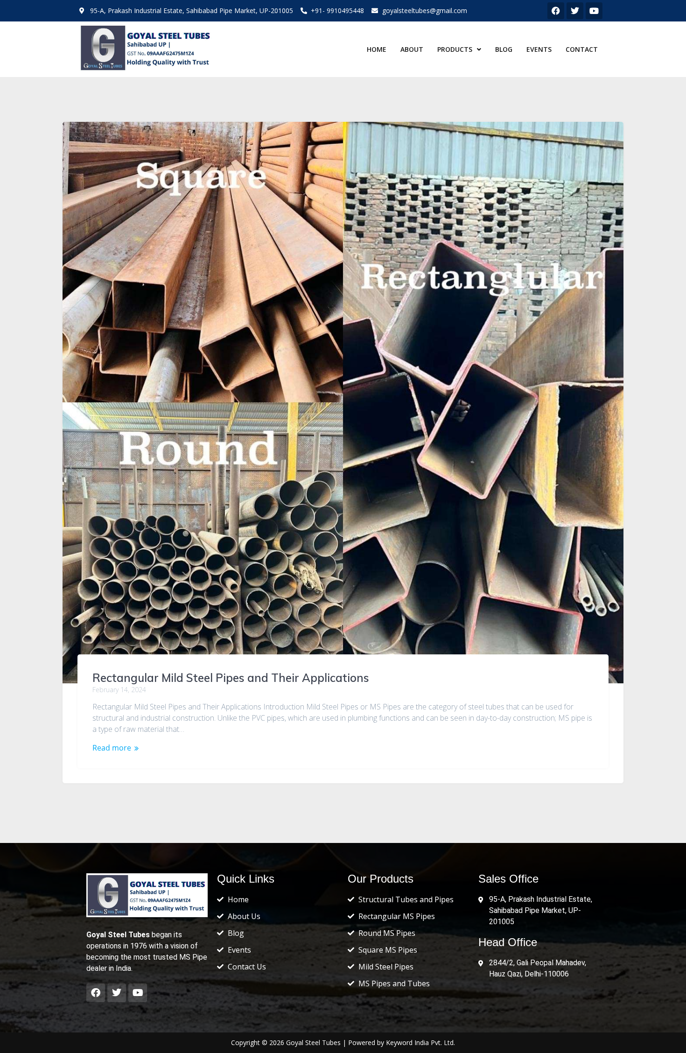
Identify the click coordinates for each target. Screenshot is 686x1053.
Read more (111, 748)
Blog (503, 49)
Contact (582, 49)
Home (376, 49)
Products (454, 49)
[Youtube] (137, 992)
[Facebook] (555, 10)
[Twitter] (116, 992)
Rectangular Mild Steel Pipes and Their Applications (230, 678)
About (411, 49)
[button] (459, 49)
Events (539, 49)
